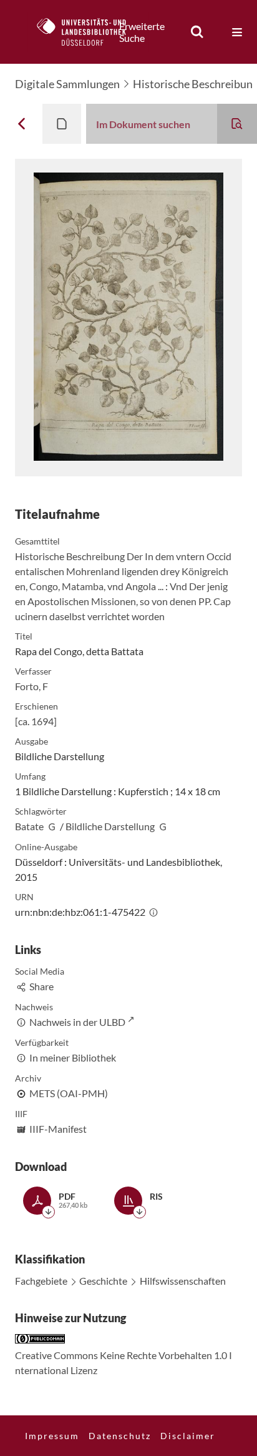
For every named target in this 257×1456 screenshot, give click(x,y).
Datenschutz (120, 1435)
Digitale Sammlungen (67, 84)
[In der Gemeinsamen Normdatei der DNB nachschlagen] (52, 826)
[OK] (197, 32)
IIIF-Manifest (58, 1129)
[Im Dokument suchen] (237, 124)
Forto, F (31, 686)
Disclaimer (187, 1435)
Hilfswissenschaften (183, 1281)
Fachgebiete (41, 1281)
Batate (29, 826)
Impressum (52, 1435)
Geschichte (103, 1281)
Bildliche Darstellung (110, 826)
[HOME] (88, 32)
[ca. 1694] (36, 721)
